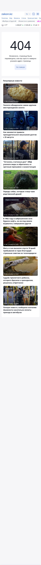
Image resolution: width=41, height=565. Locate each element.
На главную (20, 67)
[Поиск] (33, 14)
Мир (10, 18)
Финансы (17, 18)
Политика (5, 18)
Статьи (23, 18)
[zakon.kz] (7, 14)
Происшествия (32, 18)
